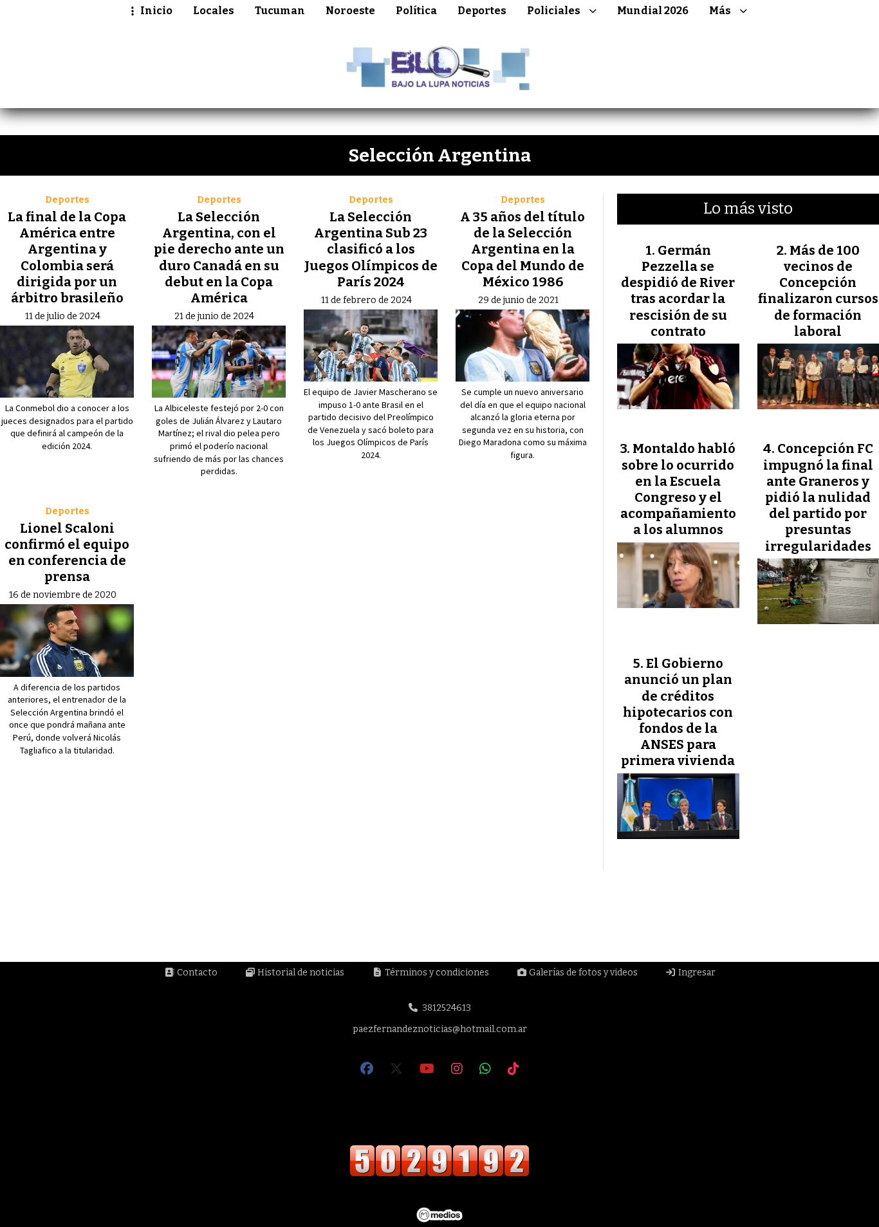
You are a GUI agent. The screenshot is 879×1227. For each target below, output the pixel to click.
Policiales (553, 11)
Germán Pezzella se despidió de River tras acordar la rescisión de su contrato (678, 291)
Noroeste (350, 11)
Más (720, 11)
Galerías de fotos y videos (582, 972)
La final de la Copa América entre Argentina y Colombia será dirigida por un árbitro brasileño (67, 257)
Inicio (156, 11)
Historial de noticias (299, 972)
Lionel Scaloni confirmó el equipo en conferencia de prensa (67, 553)
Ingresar (696, 972)
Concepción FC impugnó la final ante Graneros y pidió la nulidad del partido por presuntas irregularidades (818, 497)
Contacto (196, 972)
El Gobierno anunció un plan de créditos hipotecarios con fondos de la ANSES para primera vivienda (678, 712)
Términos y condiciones (436, 972)
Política (416, 11)
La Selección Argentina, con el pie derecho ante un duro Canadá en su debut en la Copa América (219, 257)
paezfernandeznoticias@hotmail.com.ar (440, 1029)
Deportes (482, 11)
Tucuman (280, 11)
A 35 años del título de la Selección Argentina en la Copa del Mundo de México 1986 (522, 249)
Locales (213, 11)
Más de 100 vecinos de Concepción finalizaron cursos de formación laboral (818, 291)
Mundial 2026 (653, 11)
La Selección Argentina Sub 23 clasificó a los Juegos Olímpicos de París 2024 (371, 249)
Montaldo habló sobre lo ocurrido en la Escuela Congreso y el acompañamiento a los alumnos (678, 489)
